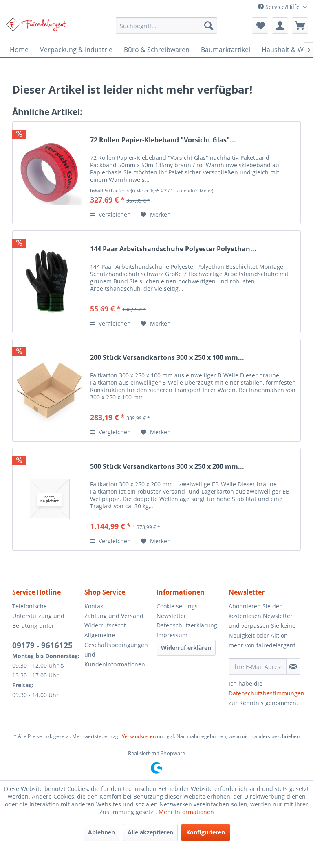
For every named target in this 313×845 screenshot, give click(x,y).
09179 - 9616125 (42, 645)
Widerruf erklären (186, 647)
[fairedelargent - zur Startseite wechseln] (36, 27)
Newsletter (171, 616)
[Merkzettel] (260, 25)
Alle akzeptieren (150, 832)
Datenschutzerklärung (186, 625)
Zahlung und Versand (113, 616)
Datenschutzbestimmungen (266, 693)
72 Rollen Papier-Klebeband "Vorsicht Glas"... (163, 140)
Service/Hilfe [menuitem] (282, 7)
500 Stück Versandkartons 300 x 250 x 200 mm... (167, 466)
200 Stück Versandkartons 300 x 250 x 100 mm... (167, 357)
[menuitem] (167, 25)
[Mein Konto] (280, 25)
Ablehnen (101, 832)
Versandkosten (139, 736)
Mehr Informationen (186, 812)
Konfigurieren (205, 832)
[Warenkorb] (300, 25)
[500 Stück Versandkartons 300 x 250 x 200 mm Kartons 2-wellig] (49, 499)
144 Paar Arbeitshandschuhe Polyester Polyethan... (173, 249)
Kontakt (94, 606)
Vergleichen (114, 214)
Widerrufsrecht (105, 625)
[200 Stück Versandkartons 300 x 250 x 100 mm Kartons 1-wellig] (49, 390)
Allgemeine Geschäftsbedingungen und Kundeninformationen (116, 649)
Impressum (171, 635)
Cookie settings (177, 606)
